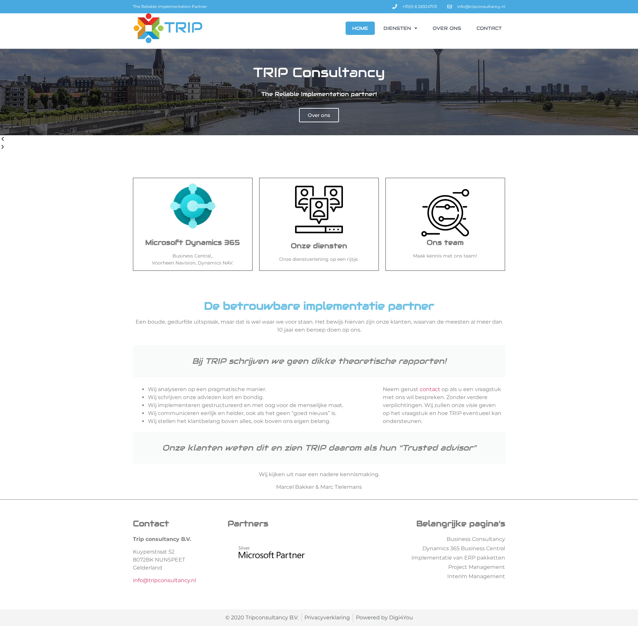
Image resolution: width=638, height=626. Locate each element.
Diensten (397, 28)
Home (360, 28)
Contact (489, 28)
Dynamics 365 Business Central (463, 548)
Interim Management (476, 576)
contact (430, 389)
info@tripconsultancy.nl (164, 580)
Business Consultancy (476, 539)
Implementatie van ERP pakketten (458, 558)
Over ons (447, 28)
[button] (319, 139)
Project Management (476, 567)
